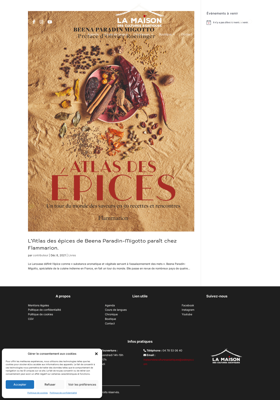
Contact (186, 34)
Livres (72, 255)
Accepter (20, 384)
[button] (96, 354)
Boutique (165, 34)
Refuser (50, 384)
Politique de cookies (37, 392)
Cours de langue (116, 34)
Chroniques (141, 34)
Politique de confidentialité (63, 392)
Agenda (93, 34)
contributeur (40, 255)
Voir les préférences (82, 384)
